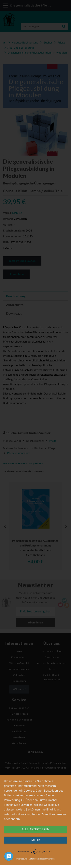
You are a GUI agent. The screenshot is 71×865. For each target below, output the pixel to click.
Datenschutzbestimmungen (42, 859)
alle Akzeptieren (35, 829)
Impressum (21, 859)
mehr (35, 840)
